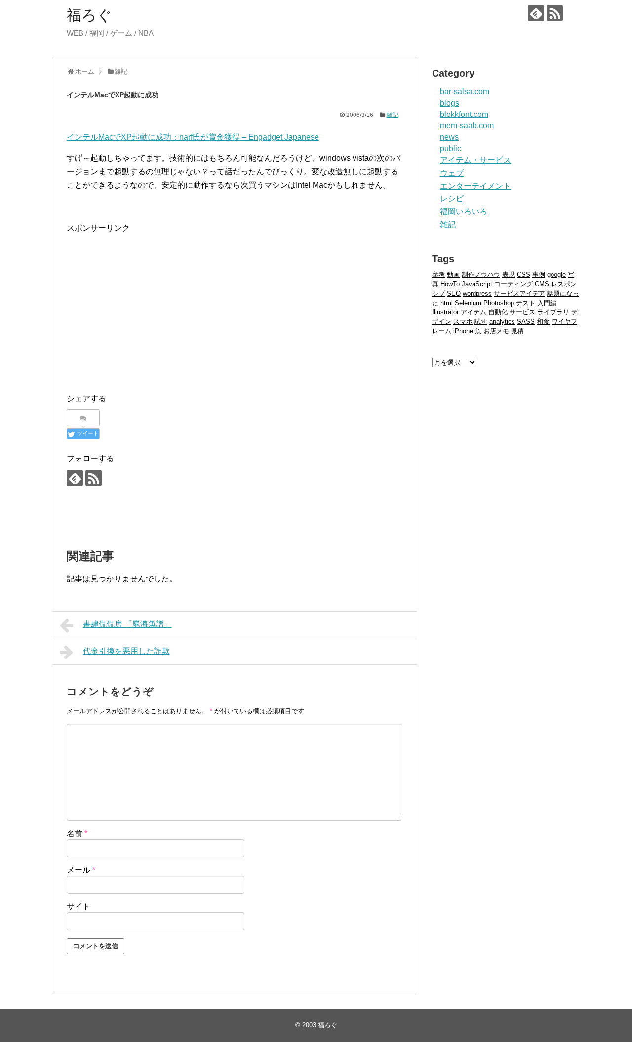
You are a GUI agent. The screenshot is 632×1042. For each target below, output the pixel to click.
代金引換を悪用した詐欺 (126, 651)
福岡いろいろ (463, 211)
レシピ (452, 198)
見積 (517, 331)
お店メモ (496, 331)
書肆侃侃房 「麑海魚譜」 (127, 624)
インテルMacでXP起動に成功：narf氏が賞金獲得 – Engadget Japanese (193, 137)
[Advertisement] (150, 304)
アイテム (473, 312)
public (450, 148)
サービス (522, 312)
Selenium (468, 303)
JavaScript (477, 284)
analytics (502, 321)
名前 (77, 833)
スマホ (463, 321)
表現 (508, 274)
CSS (523, 274)
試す (480, 321)
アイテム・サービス (475, 160)
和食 (543, 321)
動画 (453, 274)
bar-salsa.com (464, 91)
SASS (526, 321)
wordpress (477, 293)
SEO (454, 293)
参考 (438, 274)
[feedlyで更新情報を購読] (536, 13)
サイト (78, 906)
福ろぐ (89, 15)
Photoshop (498, 303)
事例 (538, 274)
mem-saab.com (467, 125)
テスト (525, 303)
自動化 (498, 312)
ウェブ (452, 173)
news (449, 137)
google (556, 274)
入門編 (546, 303)
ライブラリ (553, 312)
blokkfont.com (464, 114)
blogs (449, 103)
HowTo (450, 284)
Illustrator (445, 312)
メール (81, 870)
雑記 (392, 115)
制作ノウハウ (481, 274)
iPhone (463, 331)
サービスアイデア (519, 293)
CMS (542, 284)
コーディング (513, 284)
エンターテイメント (475, 186)
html (446, 303)
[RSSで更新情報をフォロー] (555, 13)
